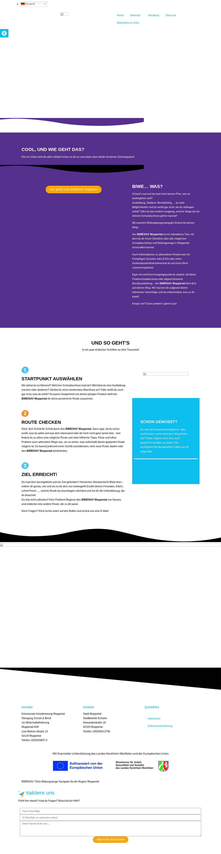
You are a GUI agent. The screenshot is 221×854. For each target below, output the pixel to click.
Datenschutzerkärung (160, 726)
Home (120, 15)
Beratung (154, 15)
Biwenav (135, 15)
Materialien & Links (128, 22)
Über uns (171, 15)
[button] (4, 33)
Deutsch (30, 4)
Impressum (154, 718)
